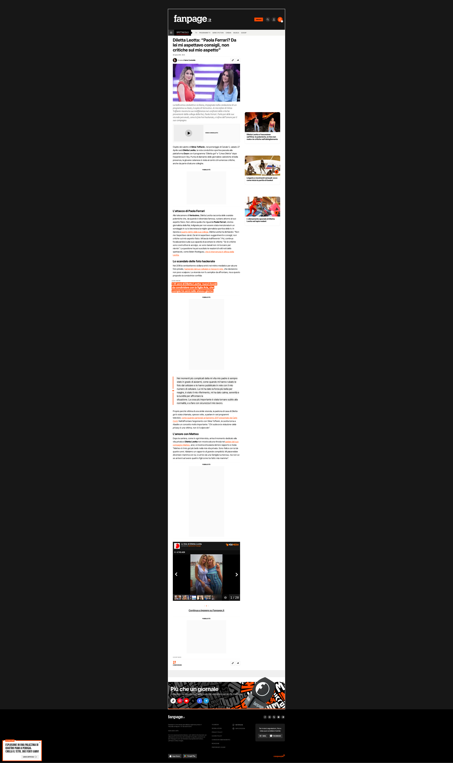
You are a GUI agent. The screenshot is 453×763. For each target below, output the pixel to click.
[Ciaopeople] (279, 757)
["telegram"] (206, 701)
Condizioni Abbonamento (221, 740)
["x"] (193, 701)
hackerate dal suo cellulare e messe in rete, (204, 269)
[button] (238, 60)
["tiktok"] (173, 701)
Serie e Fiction (218, 33)
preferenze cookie (218, 747)
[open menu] (171, 33)
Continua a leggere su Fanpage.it (206, 610)
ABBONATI (258, 19)
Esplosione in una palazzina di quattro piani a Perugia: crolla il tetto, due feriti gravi (22, 748)
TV (196, 33)
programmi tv (204, 33)
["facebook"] (199, 701)
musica (236, 33)
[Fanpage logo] (189, 19)
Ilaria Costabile (190, 60)
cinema (228, 33)
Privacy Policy (217, 732)
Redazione (215, 743)
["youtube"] (186, 701)
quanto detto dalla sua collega (194, 232)
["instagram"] (179, 701)
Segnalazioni (217, 728)
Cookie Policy (217, 736)
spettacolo (182, 32)
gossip (243, 33)
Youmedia (215, 724)
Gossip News (177, 657)
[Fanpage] (176, 717)
